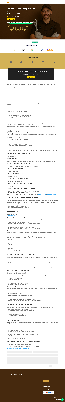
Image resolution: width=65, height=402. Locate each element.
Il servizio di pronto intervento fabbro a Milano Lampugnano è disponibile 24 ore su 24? (23, 331)
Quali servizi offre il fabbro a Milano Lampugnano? (17, 330)
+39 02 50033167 (25, 316)
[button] (8, 35)
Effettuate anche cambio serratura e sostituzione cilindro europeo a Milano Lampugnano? (24, 334)
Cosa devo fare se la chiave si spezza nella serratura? (17, 339)
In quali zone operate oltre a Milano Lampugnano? (17, 338)
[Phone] (62, 399)
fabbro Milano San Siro (18, 103)
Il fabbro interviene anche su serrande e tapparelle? (17, 335)
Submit (55, 366)
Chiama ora (46, 380)
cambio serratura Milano (51, 194)
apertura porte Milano (42, 194)
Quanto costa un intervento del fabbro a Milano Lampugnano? (19, 337)
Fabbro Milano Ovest (11, 215)
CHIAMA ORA (31, 77)
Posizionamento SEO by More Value (51, 397)
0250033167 (11, 19)
